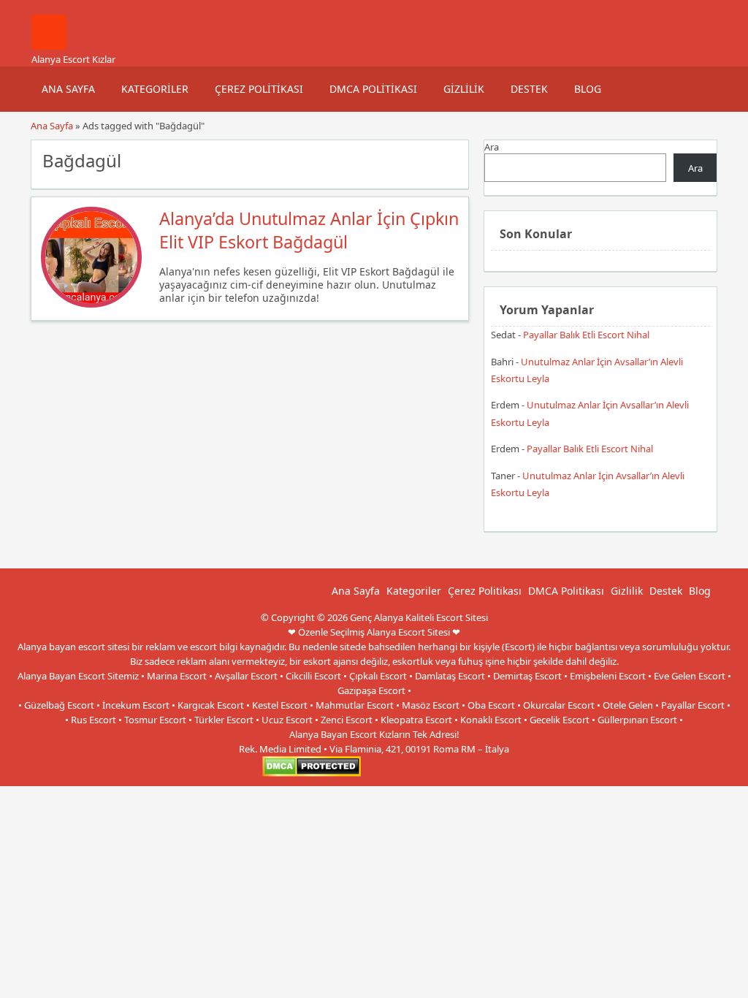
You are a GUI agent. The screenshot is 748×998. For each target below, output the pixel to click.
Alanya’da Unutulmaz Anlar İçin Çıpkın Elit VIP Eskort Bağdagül (309, 230)
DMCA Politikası (373, 89)
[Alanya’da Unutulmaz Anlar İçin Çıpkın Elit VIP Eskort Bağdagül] (91, 304)
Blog (587, 89)
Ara (491, 146)
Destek (529, 89)
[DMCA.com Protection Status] (311, 773)
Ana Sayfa (68, 89)
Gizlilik (463, 89)
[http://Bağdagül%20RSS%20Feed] (450, 159)
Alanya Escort (456, 773)
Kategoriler (154, 89)
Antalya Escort (394, 773)
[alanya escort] (48, 46)
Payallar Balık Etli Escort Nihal (586, 334)
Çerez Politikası (259, 89)
